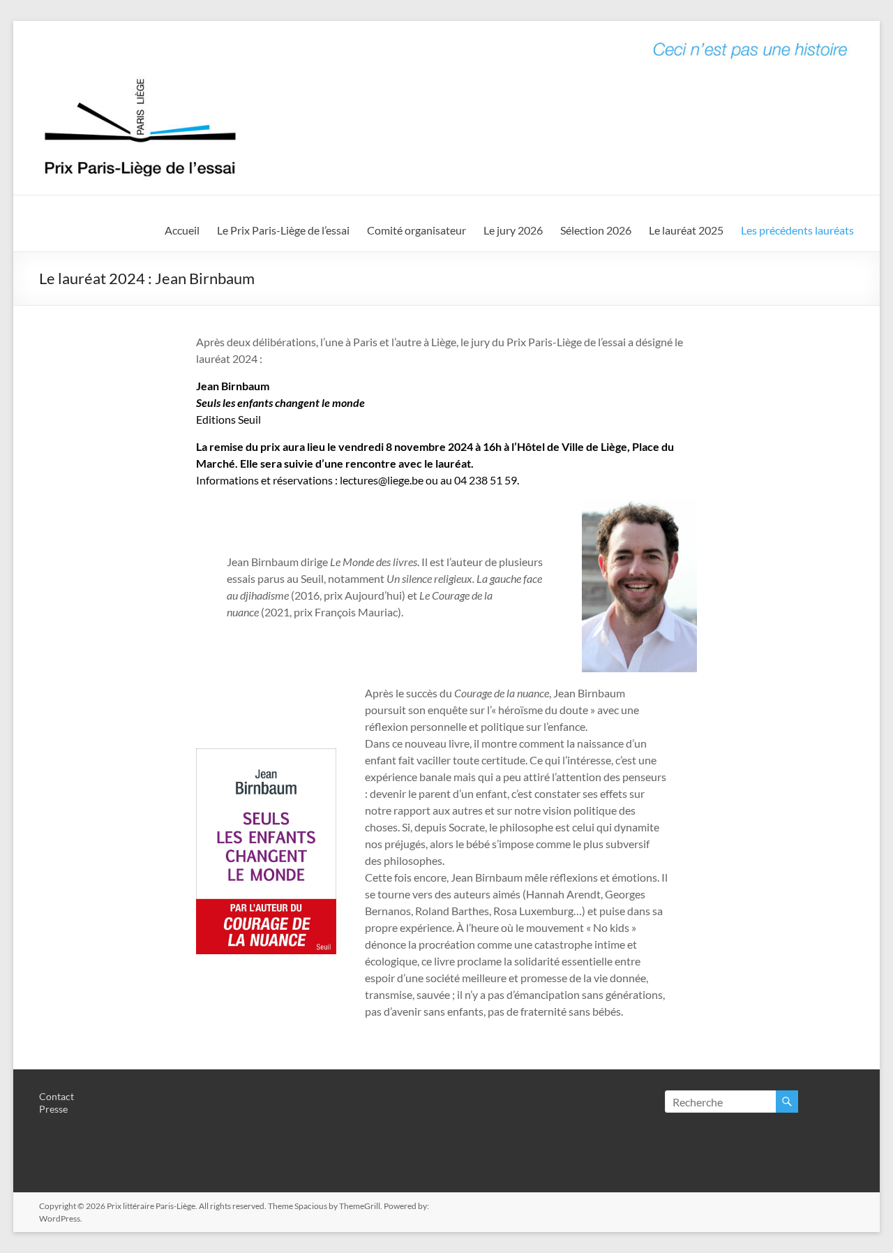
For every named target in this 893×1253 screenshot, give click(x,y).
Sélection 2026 (595, 230)
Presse (53, 1109)
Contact (56, 1096)
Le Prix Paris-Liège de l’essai (283, 230)
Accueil (182, 230)
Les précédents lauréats (797, 230)
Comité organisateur (416, 230)
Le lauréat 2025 (686, 230)
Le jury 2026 (513, 230)
